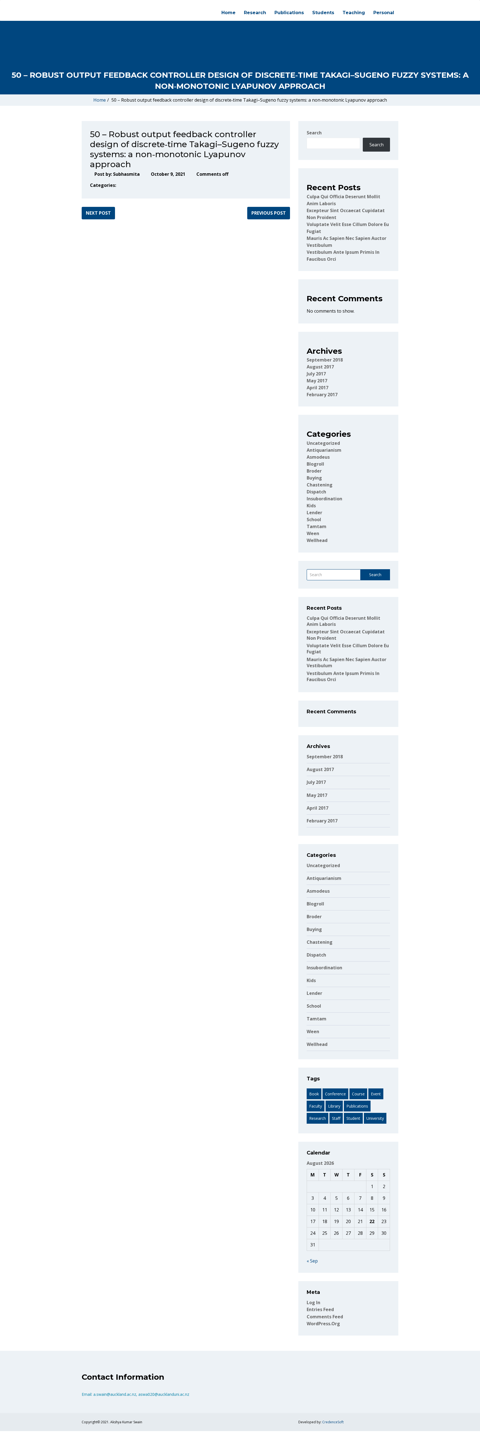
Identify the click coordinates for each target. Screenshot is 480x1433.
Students (323, 12)
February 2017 (322, 394)
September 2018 (325, 360)
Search (314, 133)
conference (335, 1093)
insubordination (324, 499)
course (358, 1093)
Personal (383, 12)
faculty (315, 1106)
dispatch (316, 492)
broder (314, 471)
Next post (98, 213)
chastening (319, 485)
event (376, 1093)
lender (314, 513)
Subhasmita (126, 174)
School (314, 519)
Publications (289, 12)
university (375, 1118)
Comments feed (325, 1317)
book (314, 1093)
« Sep (312, 1261)
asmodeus (318, 457)
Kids (311, 506)
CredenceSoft (333, 1422)
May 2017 (317, 381)
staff (336, 1118)
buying (314, 478)
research (317, 1118)
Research (255, 12)
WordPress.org (323, 1324)
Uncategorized (323, 443)
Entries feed (320, 1309)
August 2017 (320, 367)
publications (357, 1106)
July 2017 (316, 374)
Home (228, 12)
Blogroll (315, 464)
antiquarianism (324, 450)
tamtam (316, 526)
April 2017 (317, 388)
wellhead (317, 540)
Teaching (353, 12)
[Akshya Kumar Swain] (82, 5)
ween (313, 533)
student (353, 1118)
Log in (313, 1302)
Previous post (268, 213)
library (334, 1106)
